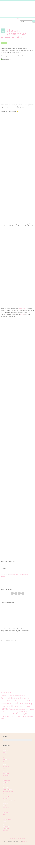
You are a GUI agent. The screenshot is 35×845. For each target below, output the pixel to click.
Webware (30, 716)
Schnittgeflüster (24, 714)
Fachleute (5, 764)
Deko (4, 757)
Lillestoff (22, 314)
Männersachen (24, 574)
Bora (15, 695)
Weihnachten (6, 828)
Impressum (12, 838)
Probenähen (24, 712)
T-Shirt (24, 716)
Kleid (3, 706)
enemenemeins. (22, 308)
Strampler (16, 716)
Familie (11, 700)
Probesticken (6, 812)
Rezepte (5, 814)
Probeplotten (4, 714)
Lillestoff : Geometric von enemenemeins (13, 33)
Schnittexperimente (7, 819)
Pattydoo (5, 224)
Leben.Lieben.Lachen (8, 791)
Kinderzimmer (6, 782)
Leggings (23, 706)
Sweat (20, 716)
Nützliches (5, 798)
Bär (18, 695)
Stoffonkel (11, 716)
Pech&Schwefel (10, 712)
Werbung (4, 43)
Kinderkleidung (24, 703)
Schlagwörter (6, 692)
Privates (5, 805)
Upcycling (5, 824)
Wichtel (2, 718)
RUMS (4, 817)
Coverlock (5, 698)
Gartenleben (6, 773)
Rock (12, 714)
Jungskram (14, 703)
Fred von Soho (22, 701)
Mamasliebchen (17, 709)
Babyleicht (11, 695)
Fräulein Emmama (26, 841)
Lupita (12, 709)
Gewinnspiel (5, 775)
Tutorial (4, 821)
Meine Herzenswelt (26, 709)
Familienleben (6, 766)
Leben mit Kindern (7, 789)
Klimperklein (10, 706)
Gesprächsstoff (4, 703)
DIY (8, 700)
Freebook (5, 768)
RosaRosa (16, 714)
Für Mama (30, 700)
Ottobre (3, 712)
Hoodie (9, 703)
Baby (8, 695)
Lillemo (29, 706)
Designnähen (12, 574)
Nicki (33, 709)
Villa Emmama (6, 826)
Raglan (9, 714)
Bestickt (4, 752)
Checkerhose (22, 695)
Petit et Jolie (16, 712)
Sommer (5, 716)
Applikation (3, 695)
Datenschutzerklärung (20, 838)
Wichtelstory (6, 830)
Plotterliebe (5, 803)
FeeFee (15, 701)
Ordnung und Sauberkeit (9, 801)
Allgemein (5, 748)
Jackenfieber (6, 778)
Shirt (31, 714)
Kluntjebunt (17, 706)
